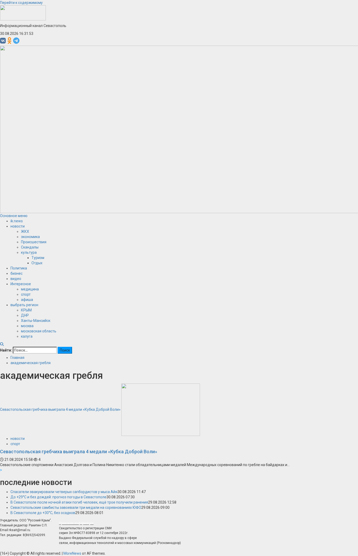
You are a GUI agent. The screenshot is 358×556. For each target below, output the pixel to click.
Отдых (36, 263)
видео (15, 279)
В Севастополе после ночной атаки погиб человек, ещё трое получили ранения (79, 502)
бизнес (16, 273)
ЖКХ (25, 231)
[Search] (2, 344)
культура (29, 252)
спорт (26, 294)
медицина (30, 289)
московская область (38, 331)
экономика (30, 237)
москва (27, 326)
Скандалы (30, 247)
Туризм (37, 258)
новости (17, 226)
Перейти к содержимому (21, 3)
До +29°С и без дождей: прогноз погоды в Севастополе (58, 497)
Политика (18, 268)
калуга (26, 336)
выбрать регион (24, 305)
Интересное (20, 284)
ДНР (25, 315)
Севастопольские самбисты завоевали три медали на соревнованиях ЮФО (75, 507)
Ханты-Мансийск (35, 321)
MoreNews (72, 553)
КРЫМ (26, 310)
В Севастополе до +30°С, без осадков (42, 513)
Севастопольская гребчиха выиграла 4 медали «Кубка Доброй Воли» (60, 409)
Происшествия (33, 242)
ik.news (16, 221)
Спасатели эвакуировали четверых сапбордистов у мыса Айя (63, 492)
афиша (27, 300)
